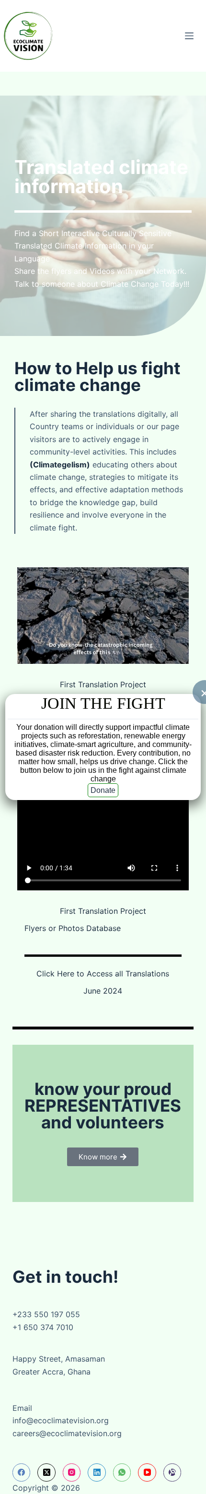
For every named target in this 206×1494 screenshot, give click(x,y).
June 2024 (102, 991)
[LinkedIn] (97, 1472)
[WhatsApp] (122, 1472)
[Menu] (189, 36)
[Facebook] (21, 1472)
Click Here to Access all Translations (102, 973)
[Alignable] (172, 1472)
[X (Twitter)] (46, 1472)
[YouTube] (147, 1472)
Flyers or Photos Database (72, 928)
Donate (103, 790)
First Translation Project (103, 684)
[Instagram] (72, 1472)
